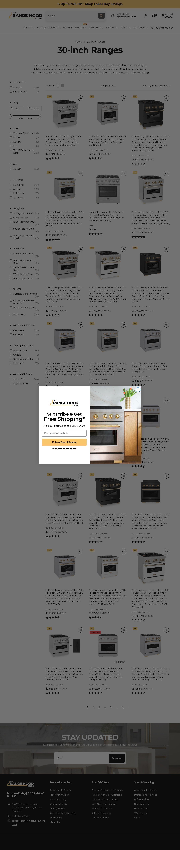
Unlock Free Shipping (64, 442)
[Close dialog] (138, 389)
